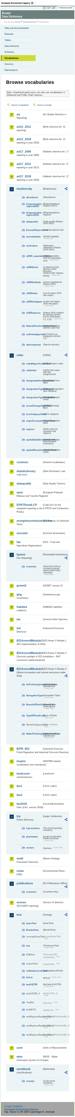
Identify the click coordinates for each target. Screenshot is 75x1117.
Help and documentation (17, 28)
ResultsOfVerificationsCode (34, 704)
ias (18, 619)
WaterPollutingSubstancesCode (34, 733)
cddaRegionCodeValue (34, 363)
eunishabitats (33, 236)
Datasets (9, 34)
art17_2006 (24, 151)
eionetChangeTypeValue (34, 405)
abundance (32, 197)
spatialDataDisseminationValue (34, 439)
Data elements (12, 46)
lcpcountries (33, 828)
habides (22, 606)
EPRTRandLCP (27, 504)
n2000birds (32, 267)
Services (9, 64)
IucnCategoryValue (34, 414)
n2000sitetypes (34, 301)
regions (30, 429)
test (19, 914)
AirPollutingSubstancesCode (34, 684)
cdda (20, 355)
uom (19, 1047)
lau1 (19, 786)
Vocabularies (11, 58)
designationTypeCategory (34, 389)
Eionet (18, 22)
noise (20, 870)
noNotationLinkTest (34, 971)
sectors (30, 847)
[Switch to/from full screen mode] (54, 8)
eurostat (22, 533)
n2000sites (32, 293)
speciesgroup (33, 344)
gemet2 (21, 585)
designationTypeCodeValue (34, 397)
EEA (19, 3)
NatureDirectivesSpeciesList (34, 326)
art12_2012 (24, 126)
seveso (21, 902)
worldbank (24, 1069)
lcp (19, 816)
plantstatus (32, 836)
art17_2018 (24, 176)
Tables (8, 40)
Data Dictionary (29, 22)
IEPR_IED (23, 748)
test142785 (31, 984)
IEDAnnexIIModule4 (29, 668)
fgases (21, 554)
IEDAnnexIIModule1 (29, 640)
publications (25, 883)
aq (18, 114)
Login (48, 8)
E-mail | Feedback (14, 1106)
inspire (21, 761)
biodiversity (24, 188)
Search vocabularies (20, 105)
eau (28, 945)
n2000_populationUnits (34, 256)
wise (19, 1056)
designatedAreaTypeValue (34, 380)
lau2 (19, 794)
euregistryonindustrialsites (29, 520)
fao (19, 542)
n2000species (33, 313)
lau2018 (22, 803)
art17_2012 (24, 163)
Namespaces (11, 70)
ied (19, 628)
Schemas (9, 52)
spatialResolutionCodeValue (34, 450)
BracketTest (32, 930)
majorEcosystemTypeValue (34, 421)
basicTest (31, 923)
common (22, 462)
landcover (23, 773)
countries (31, 566)
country (30, 1081)
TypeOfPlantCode (34, 715)
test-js (29, 977)
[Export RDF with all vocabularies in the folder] (66, 189)
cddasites (31, 370)
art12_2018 (24, 139)
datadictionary (26, 471)
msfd (20, 858)
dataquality (32, 221)
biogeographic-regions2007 (34, 205)
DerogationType (34, 695)
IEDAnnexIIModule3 (29, 653)
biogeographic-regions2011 (34, 213)
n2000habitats (33, 282)
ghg (19, 594)
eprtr (20, 492)
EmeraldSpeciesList (34, 230)
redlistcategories (34, 334)
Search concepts (44, 105)
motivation (32, 245)
